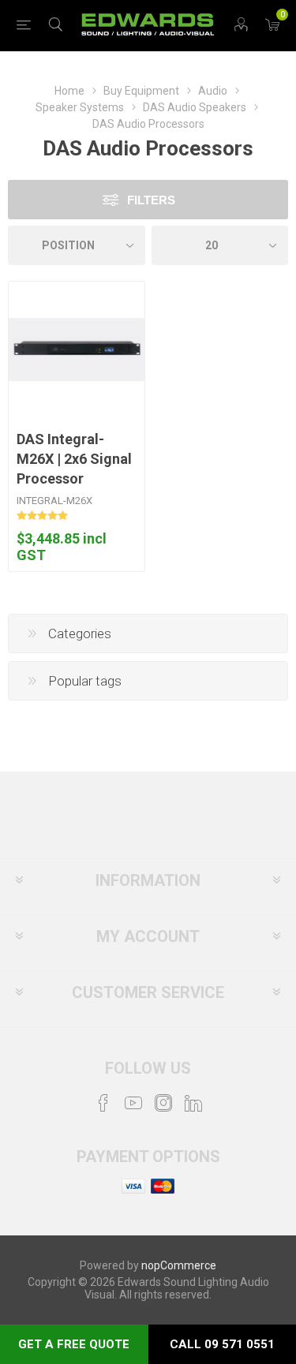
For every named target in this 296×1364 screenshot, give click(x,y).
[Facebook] (103, 1102)
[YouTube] (133, 1102)
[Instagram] (163, 1102)
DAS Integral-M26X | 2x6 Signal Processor (74, 459)
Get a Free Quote (73, 1344)
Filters (151, 200)
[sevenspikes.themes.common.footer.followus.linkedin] (193, 1102)
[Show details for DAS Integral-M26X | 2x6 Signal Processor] (76, 349)
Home (69, 90)
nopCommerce (178, 1265)
